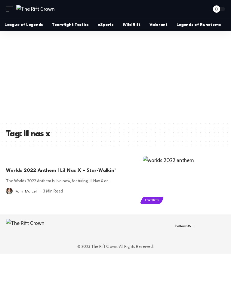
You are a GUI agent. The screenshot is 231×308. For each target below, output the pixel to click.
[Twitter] (208, 226)
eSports (152, 200)
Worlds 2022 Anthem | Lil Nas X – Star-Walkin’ (61, 170)
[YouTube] (215, 226)
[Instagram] (223, 226)
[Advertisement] (115, 76)
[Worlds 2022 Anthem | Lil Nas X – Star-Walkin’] (184, 180)
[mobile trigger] (11, 9)
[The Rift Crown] (35, 9)
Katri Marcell (26, 190)
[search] (203, 9)
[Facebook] (200, 226)
